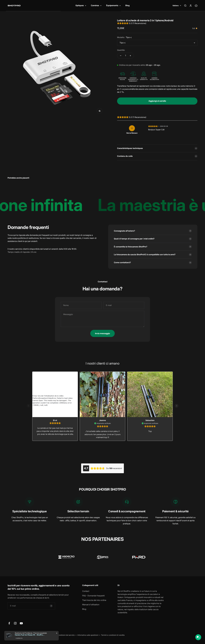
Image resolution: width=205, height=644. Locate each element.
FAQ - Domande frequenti (93, 595)
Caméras (95, 5)
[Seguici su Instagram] (15, 623)
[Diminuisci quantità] (120, 55)
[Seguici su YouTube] (21, 623)
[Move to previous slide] (28, 406)
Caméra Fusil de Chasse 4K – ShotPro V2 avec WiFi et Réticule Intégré (29, 642)
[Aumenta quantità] (130, 55)
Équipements (112, 5)
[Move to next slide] (176, 406)
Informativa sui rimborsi (17, 635)
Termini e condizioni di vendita (113, 635)
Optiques (79, 5)
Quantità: (121, 50)
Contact (85, 591)
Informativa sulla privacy (37, 635)
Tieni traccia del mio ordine (94, 600)
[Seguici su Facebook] (9, 623)
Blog (127, 5)
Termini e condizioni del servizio (62, 635)
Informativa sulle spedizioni (87, 635)
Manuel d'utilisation (90, 604)
